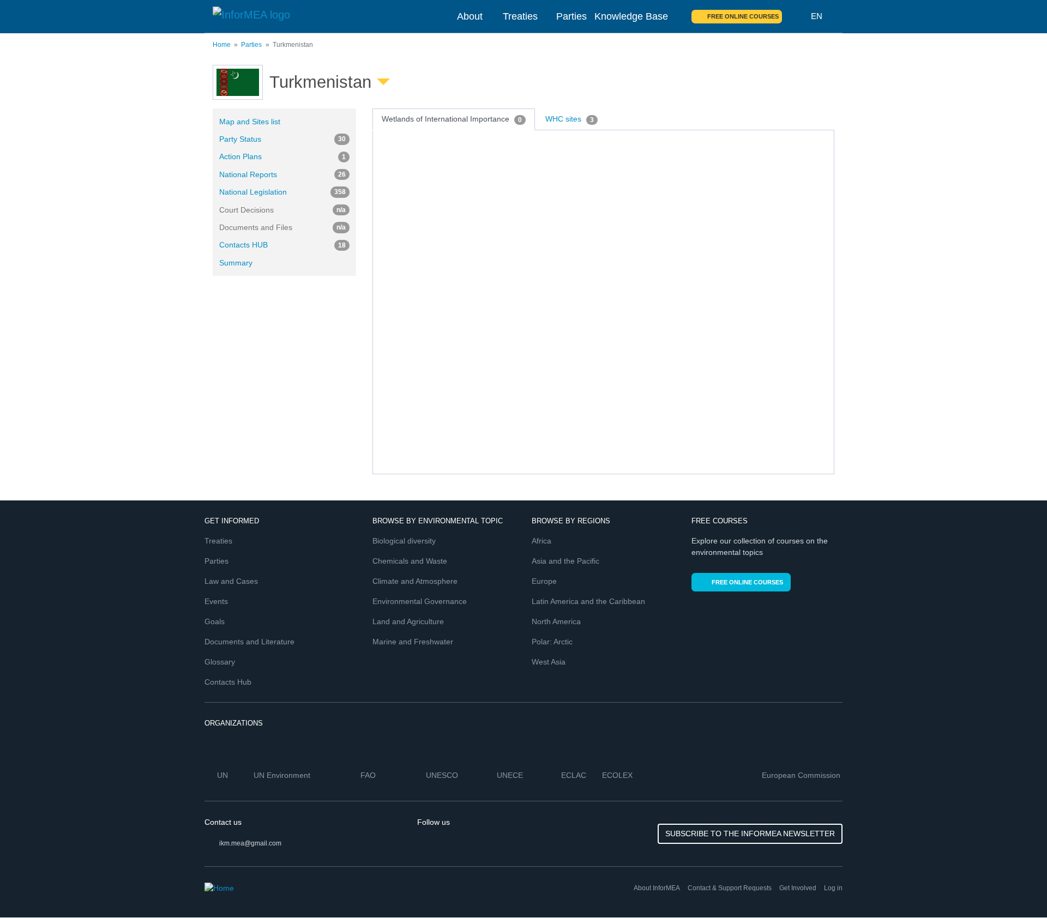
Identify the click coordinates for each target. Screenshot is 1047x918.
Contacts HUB (282, 244)
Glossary (219, 661)
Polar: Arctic (552, 641)
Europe (544, 581)
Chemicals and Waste (409, 561)
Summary (235, 262)
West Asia (548, 661)
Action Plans (282, 156)
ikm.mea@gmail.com (250, 843)
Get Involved (797, 888)
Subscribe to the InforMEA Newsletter (750, 833)
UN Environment (283, 775)
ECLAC (574, 775)
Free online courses (743, 16)
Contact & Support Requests (730, 888)
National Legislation (282, 192)
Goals (214, 621)
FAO (369, 775)
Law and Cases (231, 581)
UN (223, 775)
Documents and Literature (249, 641)
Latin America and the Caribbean (588, 601)
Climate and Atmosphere (415, 581)
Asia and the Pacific (565, 561)
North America (556, 621)
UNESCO (443, 775)
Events (216, 601)
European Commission (802, 775)
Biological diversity (404, 540)
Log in (833, 888)
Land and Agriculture (408, 621)
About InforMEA (657, 888)
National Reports (282, 174)
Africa (541, 540)
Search (797, 16)
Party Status (282, 139)
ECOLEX (618, 775)
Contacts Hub (227, 682)
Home (222, 45)
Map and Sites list (249, 121)
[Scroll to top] (1015, 886)
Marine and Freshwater (412, 641)
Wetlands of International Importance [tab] (452, 118)
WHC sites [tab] (569, 118)
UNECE (511, 775)
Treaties (520, 16)
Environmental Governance (419, 601)
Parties (571, 16)
